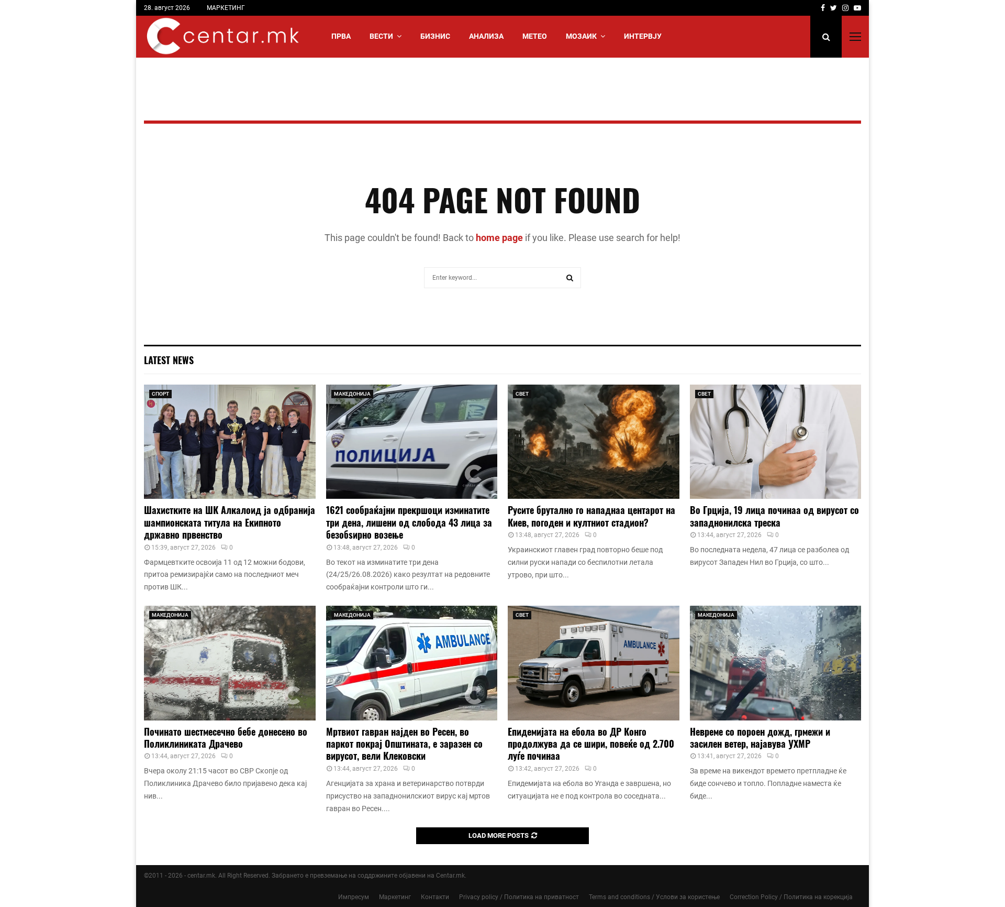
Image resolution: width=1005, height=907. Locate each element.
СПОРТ (160, 394)
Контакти (435, 897)
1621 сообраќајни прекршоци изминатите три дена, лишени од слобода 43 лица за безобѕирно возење (409, 522)
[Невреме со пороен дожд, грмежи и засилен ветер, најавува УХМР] (776, 663)
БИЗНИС (435, 36)
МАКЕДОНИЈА (352, 394)
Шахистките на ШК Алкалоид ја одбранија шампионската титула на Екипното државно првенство (229, 522)
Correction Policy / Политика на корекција (791, 897)
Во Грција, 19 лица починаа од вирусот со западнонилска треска (774, 516)
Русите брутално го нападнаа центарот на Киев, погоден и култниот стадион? (591, 516)
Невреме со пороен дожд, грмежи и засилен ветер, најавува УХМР (760, 737)
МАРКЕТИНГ (226, 8)
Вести (381, 36)
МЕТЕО (534, 36)
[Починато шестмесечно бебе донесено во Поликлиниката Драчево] (230, 663)
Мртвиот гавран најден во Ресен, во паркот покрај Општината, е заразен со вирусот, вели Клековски (404, 744)
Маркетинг (395, 897)
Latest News (169, 360)
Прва (341, 36)
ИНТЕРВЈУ (643, 36)
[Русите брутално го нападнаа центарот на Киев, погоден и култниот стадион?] (593, 442)
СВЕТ (522, 394)
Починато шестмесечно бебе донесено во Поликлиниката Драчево (225, 737)
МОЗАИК (581, 36)
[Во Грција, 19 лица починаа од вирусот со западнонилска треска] (776, 442)
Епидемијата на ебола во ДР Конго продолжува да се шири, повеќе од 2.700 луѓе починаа (591, 744)
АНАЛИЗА (486, 36)
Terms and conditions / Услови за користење (654, 897)
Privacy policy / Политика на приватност (519, 897)
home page (499, 237)
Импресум (353, 897)
